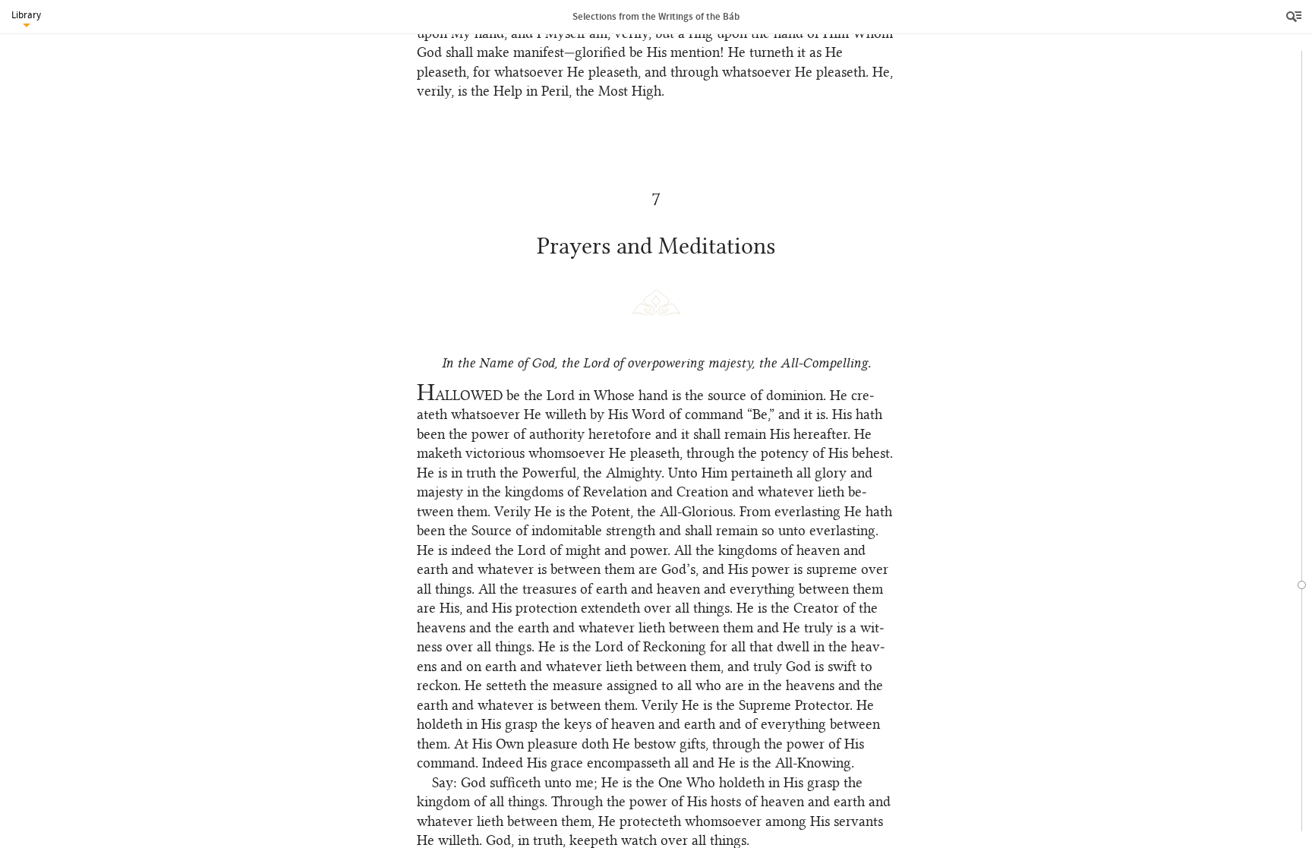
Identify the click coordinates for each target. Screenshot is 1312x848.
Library (26, 14)
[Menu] (1295, 16)
